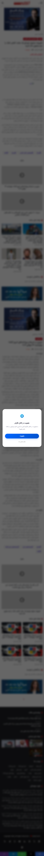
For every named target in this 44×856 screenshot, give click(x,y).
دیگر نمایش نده (22, 442)
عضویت (22, 436)
